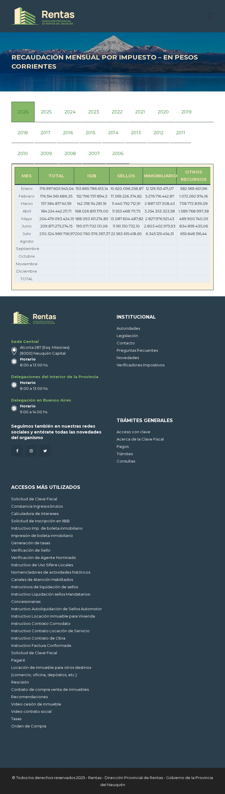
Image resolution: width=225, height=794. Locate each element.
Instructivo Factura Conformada (41, 645)
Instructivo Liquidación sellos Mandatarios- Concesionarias (51, 598)
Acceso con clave (133, 431)
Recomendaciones (29, 696)
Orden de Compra (28, 726)
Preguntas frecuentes (137, 350)
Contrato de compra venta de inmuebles (50, 689)
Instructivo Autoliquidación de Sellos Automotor (56, 608)
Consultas (126, 461)
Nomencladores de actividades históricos (50, 572)
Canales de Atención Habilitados (42, 579)
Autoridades (128, 328)
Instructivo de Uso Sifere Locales (42, 564)
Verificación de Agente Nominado (43, 557)
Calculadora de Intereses (35, 513)
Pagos (123, 446)
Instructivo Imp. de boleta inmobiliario (47, 528)
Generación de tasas (30, 542)
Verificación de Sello (30, 550)
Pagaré (18, 660)
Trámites (125, 453)
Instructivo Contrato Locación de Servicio (50, 630)
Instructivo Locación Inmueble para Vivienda (53, 616)
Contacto (126, 343)
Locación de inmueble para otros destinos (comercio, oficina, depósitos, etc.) (51, 671)
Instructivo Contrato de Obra (38, 638)
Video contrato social (31, 711)
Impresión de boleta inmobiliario (42, 535)
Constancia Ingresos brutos (37, 506)
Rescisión (20, 682)
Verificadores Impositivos (140, 365)
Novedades (128, 357)
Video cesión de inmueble (36, 704)
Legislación (127, 335)
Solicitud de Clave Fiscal (34, 499)
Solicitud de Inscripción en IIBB (40, 520)
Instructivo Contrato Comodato (41, 623)
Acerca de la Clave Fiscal (140, 439)
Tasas (16, 718)
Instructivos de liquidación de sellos (44, 586)
